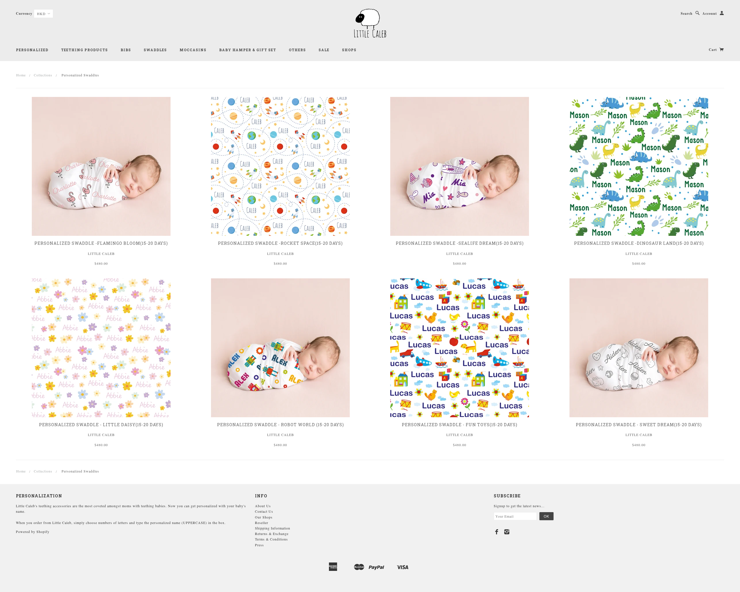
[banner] (370, 23)
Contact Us (264, 511)
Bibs (126, 49)
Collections (43, 75)
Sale (324, 49)
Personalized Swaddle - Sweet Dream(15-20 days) (639, 424)
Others (297, 49)
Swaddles (155, 49)
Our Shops (264, 517)
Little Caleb (101, 253)
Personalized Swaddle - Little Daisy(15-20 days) (101, 424)
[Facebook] (497, 532)
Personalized (32, 49)
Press (259, 545)
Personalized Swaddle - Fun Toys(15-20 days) (459, 424)
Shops (349, 49)
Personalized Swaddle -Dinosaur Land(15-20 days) (639, 243)
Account (709, 13)
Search (687, 13)
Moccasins (193, 49)
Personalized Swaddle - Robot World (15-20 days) (280, 424)
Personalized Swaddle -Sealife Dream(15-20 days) (460, 243)
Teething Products (84, 49)
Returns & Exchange (271, 533)
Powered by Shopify (32, 531)
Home (21, 75)
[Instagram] (507, 532)
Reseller (261, 522)
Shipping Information (272, 528)
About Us (263, 505)
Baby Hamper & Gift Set (247, 49)
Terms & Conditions (271, 539)
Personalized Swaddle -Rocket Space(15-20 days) (280, 243)
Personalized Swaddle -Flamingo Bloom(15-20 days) (101, 243)
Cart (713, 49)
